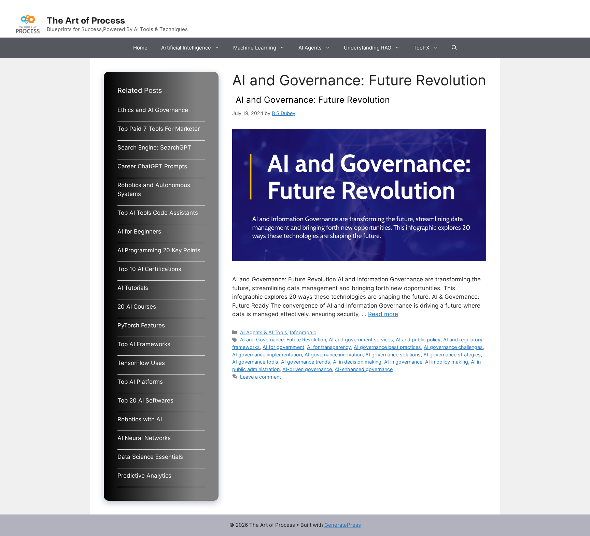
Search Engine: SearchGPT (154, 147)
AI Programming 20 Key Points (158, 250)
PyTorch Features (141, 325)
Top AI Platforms (140, 381)
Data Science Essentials (150, 456)
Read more (383, 314)
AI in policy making (446, 362)
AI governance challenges (453, 347)
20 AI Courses (136, 306)
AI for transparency (329, 347)
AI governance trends (305, 362)
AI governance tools (255, 362)
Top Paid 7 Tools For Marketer (158, 128)
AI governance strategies (452, 354)
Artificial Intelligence (186, 47)
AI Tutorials (132, 287)
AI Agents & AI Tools (263, 332)
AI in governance (403, 362)
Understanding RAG (367, 47)
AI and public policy (418, 339)
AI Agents (310, 47)
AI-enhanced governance (364, 369)
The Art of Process (86, 20)
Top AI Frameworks (143, 344)
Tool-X (421, 47)
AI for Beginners (139, 231)
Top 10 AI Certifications (149, 269)
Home (140, 47)
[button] (454, 48)
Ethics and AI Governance (152, 110)
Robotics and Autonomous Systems (153, 189)
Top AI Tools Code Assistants (157, 212)
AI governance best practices (387, 347)
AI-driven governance (307, 369)
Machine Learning (254, 47)
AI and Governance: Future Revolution (313, 100)
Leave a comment (260, 377)
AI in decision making (357, 362)
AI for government (283, 347)
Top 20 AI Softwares (145, 400)
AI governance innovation (334, 354)
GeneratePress (342, 525)
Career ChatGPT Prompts (152, 166)
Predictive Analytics (144, 475)
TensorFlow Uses (141, 362)
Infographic (303, 332)
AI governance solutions (393, 354)
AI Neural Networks (144, 438)
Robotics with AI (139, 419)
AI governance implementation (267, 354)
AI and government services (361, 339)
